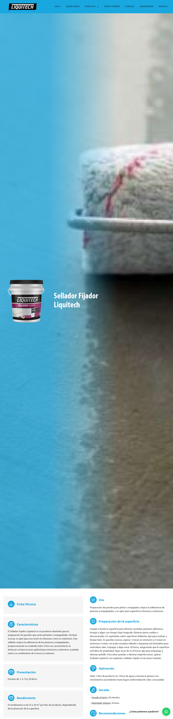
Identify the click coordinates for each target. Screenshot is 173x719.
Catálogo (129, 7)
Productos (90, 7)
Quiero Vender (146, 7)
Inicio (57, 7)
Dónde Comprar (112, 7)
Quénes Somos (72, 7)
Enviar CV (163, 7)
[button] (166, 712)
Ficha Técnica (26, 604)
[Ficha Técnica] (11, 604)
